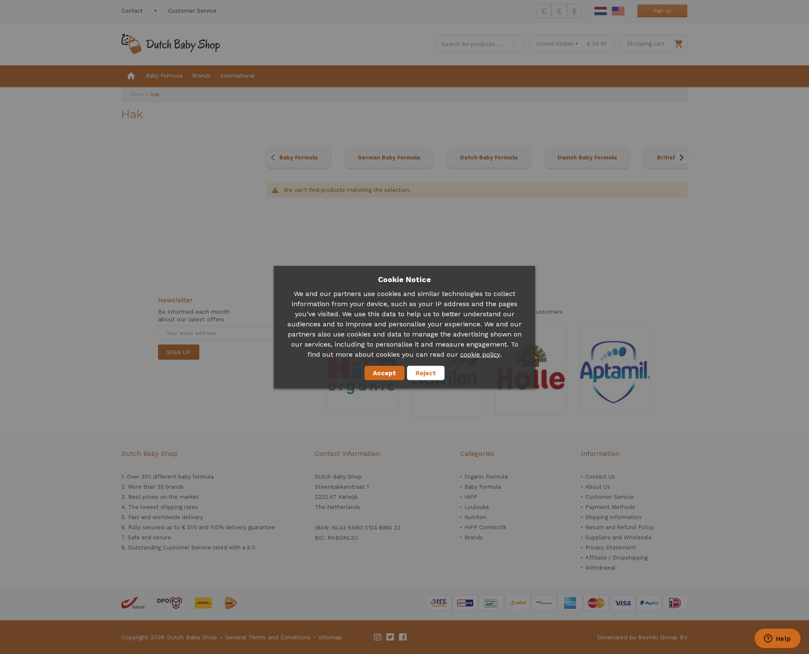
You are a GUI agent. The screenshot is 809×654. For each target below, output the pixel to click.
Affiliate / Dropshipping (616, 557)
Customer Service (192, 11)
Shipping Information (613, 517)
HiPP (470, 497)
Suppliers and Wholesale (618, 537)
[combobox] (479, 44)
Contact (132, 11)
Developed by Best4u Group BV (642, 637)
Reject (425, 373)
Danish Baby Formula (587, 157)
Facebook (403, 637)
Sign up (662, 10)
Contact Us (600, 477)
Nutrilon (475, 517)
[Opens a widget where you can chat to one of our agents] (777, 639)
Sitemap (330, 637)
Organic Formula (486, 477)
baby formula (196, 477)
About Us (597, 487)
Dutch (600, 11)
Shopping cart (645, 43)
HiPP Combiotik (485, 527)
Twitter (390, 637)
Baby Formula (298, 157)
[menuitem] (131, 76)
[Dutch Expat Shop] (170, 44)
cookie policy (480, 354)
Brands (473, 537)
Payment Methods (610, 507)
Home (137, 94)
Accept (384, 373)
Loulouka (476, 507)
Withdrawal (600, 568)
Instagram (378, 637)
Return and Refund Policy (619, 527)
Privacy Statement (610, 547)
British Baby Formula (686, 157)
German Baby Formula (389, 157)
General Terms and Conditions (268, 637)
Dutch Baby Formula (488, 157)
